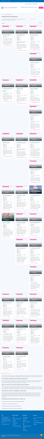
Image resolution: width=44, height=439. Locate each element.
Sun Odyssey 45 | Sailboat (35, 275)
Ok (41, 438)
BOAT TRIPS (29, 7)
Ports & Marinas (25, 417)
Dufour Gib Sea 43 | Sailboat (22, 356)
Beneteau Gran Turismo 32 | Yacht (22, 195)
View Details (4, 45)
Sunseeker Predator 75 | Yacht (8, 34)
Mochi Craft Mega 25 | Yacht (35, 222)
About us (24, 427)
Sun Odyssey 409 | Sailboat (35, 195)
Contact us (41, 7)
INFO (32, 7)
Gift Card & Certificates (26, 421)
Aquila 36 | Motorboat (20, 34)
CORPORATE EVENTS (24, 7)
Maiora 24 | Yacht (20, 302)
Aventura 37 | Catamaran (21, 222)
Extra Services (25, 418)
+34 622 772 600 (7, 373)
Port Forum (14, 424)
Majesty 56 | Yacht (6, 142)
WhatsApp (11, 45)
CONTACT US (35, 7)
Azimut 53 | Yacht (33, 302)
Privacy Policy (25, 430)
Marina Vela (14, 420)
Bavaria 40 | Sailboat (34, 34)
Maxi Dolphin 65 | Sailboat (21, 142)
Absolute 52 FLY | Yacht (7, 302)
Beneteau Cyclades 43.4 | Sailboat (35, 114)
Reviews (24, 420)
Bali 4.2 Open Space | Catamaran (8, 195)
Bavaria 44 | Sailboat (6, 356)
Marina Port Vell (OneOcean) (17, 418)
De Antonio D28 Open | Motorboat (8, 88)
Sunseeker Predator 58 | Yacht (35, 169)
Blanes (14, 417)
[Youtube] (42, 1)
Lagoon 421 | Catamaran (34, 62)
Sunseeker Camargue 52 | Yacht (35, 142)
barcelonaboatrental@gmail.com (38, 422)
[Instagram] (40, 1)
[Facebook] (38, 1)
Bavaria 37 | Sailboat (34, 88)
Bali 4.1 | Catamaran (6, 222)
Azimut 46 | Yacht (20, 88)
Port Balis (14, 421)
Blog (23, 424)
